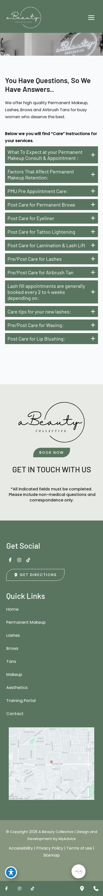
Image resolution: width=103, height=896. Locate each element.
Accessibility (21, 848)
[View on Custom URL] (51, 763)
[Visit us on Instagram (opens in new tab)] (19, 560)
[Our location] (82, 888)
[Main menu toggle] (91, 18)
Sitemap (51, 855)
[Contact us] (96, 888)
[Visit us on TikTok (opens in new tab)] (28, 560)
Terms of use (79, 848)
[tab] (51, 154)
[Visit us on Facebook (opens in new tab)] (10, 560)
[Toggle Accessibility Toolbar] (11, 872)
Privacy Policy (49, 848)
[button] (51, 453)
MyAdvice (67, 838)
